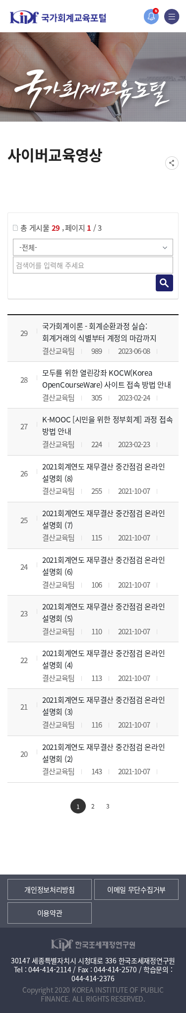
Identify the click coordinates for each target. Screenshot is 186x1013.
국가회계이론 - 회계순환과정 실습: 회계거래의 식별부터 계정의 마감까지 (99, 332)
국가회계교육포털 (58, 17)
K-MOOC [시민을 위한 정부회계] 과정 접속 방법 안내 (107, 425)
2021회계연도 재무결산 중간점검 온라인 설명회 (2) (103, 753)
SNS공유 (172, 163)
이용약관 (49, 913)
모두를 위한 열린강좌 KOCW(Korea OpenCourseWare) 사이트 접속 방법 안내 (106, 378)
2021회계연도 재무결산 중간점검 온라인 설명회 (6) (103, 565)
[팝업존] (151, 16)
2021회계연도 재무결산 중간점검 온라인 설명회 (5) (103, 612)
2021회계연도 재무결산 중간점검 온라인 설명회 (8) (103, 472)
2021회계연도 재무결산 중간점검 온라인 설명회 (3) (103, 705)
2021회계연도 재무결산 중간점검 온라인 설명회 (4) (103, 659)
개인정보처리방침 (49, 889)
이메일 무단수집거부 (136, 889)
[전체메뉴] (172, 16)
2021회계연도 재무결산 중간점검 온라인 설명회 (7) (103, 519)
